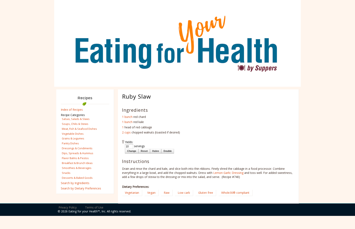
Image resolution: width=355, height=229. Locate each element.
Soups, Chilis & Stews (75, 124)
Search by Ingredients (75, 183)
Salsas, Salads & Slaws (76, 119)
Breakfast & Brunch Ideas (77, 163)
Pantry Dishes (70, 143)
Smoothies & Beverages (76, 168)
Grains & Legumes (73, 138)
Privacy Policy (68, 207)
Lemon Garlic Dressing (228, 173)
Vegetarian (132, 193)
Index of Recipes (72, 110)
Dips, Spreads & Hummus (77, 153)
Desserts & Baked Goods (77, 178)
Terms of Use (94, 207)
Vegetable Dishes (73, 134)
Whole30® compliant (235, 193)
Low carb (184, 193)
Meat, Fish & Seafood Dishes (79, 129)
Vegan (151, 193)
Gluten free (205, 193)
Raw (166, 193)
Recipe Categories (73, 115)
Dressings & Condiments (77, 148)
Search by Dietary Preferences (81, 188)
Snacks (66, 173)
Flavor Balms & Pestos (75, 158)
